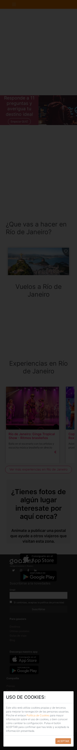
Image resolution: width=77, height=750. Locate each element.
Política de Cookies (38, 715)
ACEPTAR (63, 741)
